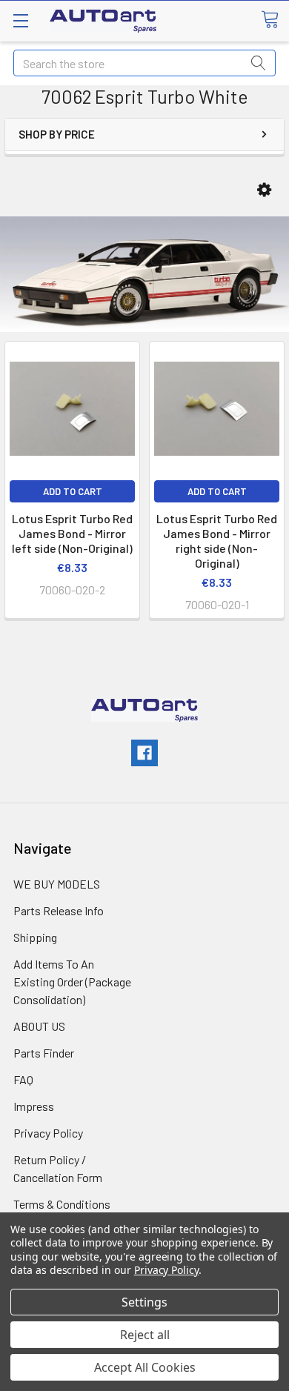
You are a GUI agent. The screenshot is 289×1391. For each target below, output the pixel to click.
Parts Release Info (58, 910)
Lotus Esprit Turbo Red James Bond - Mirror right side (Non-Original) (216, 540)
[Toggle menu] (20, 20)
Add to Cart (72, 491)
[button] (264, 190)
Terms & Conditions (61, 1204)
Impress (33, 1106)
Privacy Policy (48, 1133)
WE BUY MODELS (56, 884)
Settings (144, 1302)
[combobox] (144, 63)
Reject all (145, 1335)
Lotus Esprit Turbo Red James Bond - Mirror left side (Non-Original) (72, 533)
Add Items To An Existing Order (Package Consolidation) (72, 981)
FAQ (23, 1079)
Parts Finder (43, 1053)
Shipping (35, 937)
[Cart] (275, 20)
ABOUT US (39, 1026)
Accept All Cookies (145, 1367)
